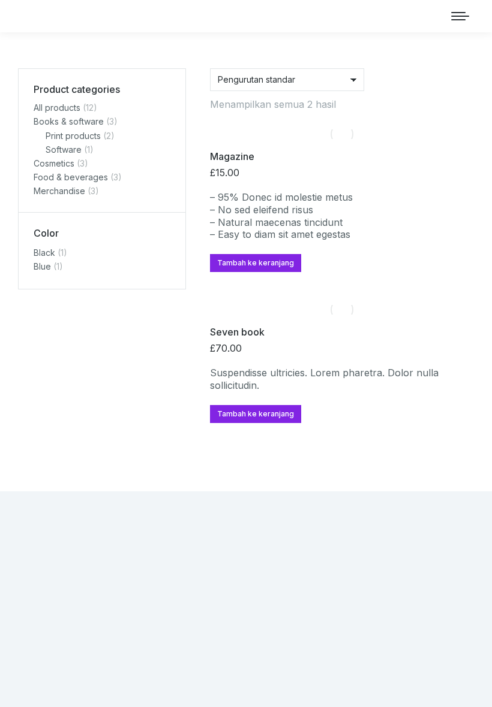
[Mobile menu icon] (460, 16)
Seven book (237, 332)
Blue (42, 266)
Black (44, 252)
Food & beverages (71, 177)
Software (64, 149)
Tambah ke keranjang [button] (255, 262)
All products (57, 107)
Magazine (232, 156)
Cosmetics (54, 163)
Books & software (69, 121)
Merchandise (59, 191)
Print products (73, 136)
